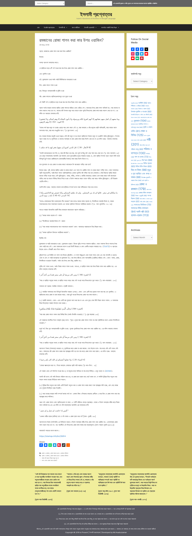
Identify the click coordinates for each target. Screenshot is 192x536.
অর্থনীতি (142, 103)
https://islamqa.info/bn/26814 (52, 436)
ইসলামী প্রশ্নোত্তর (96, 14)
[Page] (137, 49)
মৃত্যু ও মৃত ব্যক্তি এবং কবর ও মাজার (141, 173)
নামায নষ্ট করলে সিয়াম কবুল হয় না (50, 458)
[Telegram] (54, 445)
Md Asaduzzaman (120, 532)
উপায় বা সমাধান (135, 117)
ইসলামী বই (62, 27)
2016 (108, 371)
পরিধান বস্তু (137, 149)
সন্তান (135, 201)
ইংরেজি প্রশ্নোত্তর (49, 27)
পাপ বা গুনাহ (141, 156)
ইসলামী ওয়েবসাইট (89, 27)
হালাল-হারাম (140, 215)
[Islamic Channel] (146, 54)
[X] (146, 49)
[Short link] (63, 445)
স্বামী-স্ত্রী (142, 211)
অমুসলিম (134, 103)
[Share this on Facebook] (41, 445)
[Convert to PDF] (59, 445)
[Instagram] (133, 54)
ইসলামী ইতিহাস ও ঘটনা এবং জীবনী (141, 114)
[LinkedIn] (137, 54)
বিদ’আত (147, 160)
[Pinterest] (142, 58)
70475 (106, 246)
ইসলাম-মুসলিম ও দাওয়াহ (141, 111)
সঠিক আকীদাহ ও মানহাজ (146, 199)
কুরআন (140, 120)
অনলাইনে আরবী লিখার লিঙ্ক (109, 27)
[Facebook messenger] (45, 445)
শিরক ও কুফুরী (141, 196)
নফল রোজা (141, 140)
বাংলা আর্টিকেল (76, 27)
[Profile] (133, 49)
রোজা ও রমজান (45, 453)
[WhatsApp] (50, 445)
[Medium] (137, 58)
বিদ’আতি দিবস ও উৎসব (137, 163)
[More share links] (68, 445)
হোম (38, 27)
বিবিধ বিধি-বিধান (144, 166)
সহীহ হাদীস (144, 201)
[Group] (142, 49)
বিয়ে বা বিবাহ (139, 169)
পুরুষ (139, 160)
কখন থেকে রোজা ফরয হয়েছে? (49, 460)
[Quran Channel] (133, 58)
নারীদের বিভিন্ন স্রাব (145, 145)
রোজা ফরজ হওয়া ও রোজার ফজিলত (59, 453)
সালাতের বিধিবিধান (142, 204)
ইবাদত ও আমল (144, 109)
